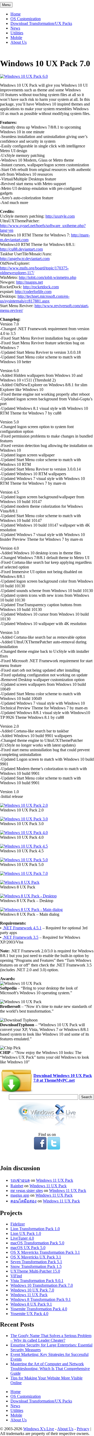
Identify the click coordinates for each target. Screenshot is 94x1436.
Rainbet (16, 1186)
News (15, 28)
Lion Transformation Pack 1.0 (35, 1229)
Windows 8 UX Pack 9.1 (31, 1304)
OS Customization (25, 18)
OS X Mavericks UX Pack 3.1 (35, 1257)
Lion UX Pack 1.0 (25, 1233)
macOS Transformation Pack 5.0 (37, 1243)
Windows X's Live (38, 1429)
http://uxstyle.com (60, 216)
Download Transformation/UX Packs (41, 23)
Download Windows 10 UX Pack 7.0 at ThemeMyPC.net (62, 1077)
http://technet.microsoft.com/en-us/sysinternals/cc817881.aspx (34, 298)
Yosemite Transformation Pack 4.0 (38, 1309)
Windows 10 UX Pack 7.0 (32, 1290)
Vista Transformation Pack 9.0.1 (36, 1280)
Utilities (16, 33)
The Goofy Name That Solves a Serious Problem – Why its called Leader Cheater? (50, 1338)
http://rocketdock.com (41, 287)
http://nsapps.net (29, 282)
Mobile (16, 37)
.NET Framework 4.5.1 (22, 928)
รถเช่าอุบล (20, 1180)
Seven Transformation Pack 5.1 (36, 1262)
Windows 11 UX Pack (54, 1180)
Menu (6, 5)
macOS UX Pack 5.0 (27, 1247)
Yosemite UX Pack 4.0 (29, 1313)
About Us (18, 42)
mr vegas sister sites (26, 1190)
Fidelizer (17, 1224)
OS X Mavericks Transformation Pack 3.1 (45, 1252)
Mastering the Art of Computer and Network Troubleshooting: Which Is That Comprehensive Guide (50, 1369)
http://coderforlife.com (33, 291)
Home (15, 14)
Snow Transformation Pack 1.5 (36, 1266)
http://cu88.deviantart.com (21, 249)
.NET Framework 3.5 (20, 937)
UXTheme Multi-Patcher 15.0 (35, 1271)
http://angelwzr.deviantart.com (25, 258)
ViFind (16, 1276)
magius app (19, 1195)
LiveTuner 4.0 (22, 1238)
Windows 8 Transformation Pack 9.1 (40, 1299)
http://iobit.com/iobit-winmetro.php (47, 277)
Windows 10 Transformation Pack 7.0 (41, 1285)
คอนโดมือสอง (23, 1201)
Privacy (83, 1429)
